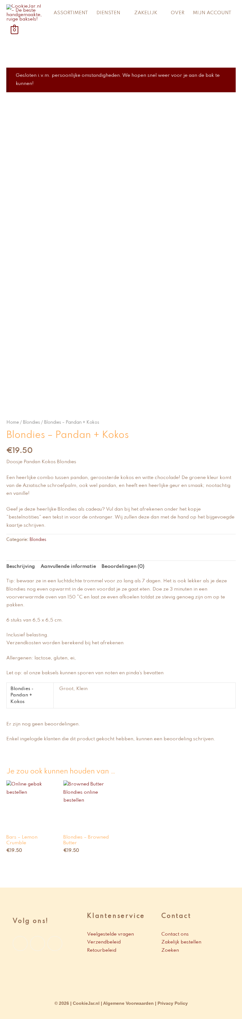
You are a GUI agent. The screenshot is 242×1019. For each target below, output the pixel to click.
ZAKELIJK (145, 12)
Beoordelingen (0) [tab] (122, 566)
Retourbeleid (102, 950)
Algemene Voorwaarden (128, 1003)
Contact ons (175, 934)
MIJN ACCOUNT (212, 12)
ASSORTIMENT (71, 12)
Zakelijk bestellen (181, 942)
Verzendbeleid (104, 942)
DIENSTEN (108, 12)
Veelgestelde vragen (110, 934)
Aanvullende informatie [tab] (68, 566)
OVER (177, 12)
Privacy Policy (173, 1003)
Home (12, 422)
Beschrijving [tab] (20, 566)
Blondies (31, 422)
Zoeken (170, 950)
